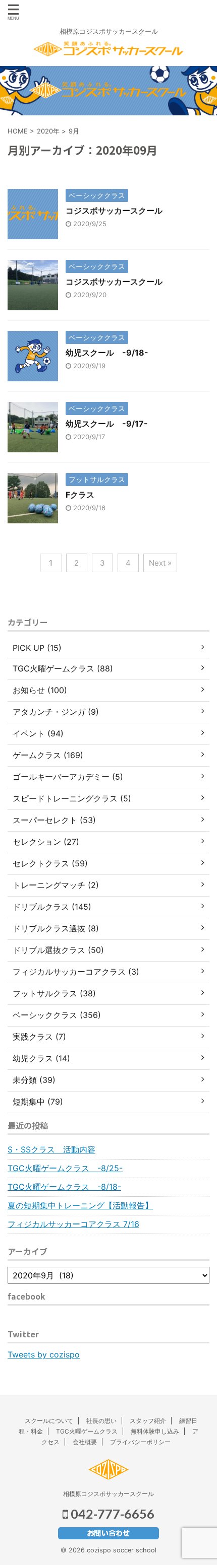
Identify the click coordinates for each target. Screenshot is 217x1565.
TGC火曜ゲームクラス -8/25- (65, 1168)
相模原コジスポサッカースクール (108, 1494)
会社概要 (85, 1442)
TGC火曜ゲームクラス (87, 1431)
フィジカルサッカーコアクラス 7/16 (73, 1224)
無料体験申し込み (155, 1431)
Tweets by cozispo (44, 1354)
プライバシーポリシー (140, 1442)
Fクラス (80, 495)
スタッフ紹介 (148, 1420)
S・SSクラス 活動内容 (51, 1149)
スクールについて (49, 1420)
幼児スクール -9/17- (107, 424)
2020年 (48, 131)
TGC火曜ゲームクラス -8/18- (64, 1187)
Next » (160, 563)
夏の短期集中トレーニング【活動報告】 (80, 1205)
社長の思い (101, 1420)
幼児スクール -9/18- (107, 353)
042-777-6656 (111, 1513)
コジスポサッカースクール (114, 211)
